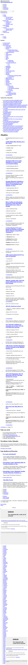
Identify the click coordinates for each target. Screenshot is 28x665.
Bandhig (7, 26)
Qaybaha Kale (9, 95)
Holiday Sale (5, 20)
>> (7, 427)
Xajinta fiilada (9, 54)
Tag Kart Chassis (9, 17)
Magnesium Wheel (12, 94)
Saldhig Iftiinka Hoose (13, 49)
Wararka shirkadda (9, 28)
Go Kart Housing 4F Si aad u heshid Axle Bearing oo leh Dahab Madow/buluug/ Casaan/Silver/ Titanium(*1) (15, 230)
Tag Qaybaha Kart (9, 19)
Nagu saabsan (6, 25)
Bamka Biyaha (9, 77)
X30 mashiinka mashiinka (13, 88)
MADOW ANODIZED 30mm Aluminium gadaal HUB (14, 106)
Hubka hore (10, 60)
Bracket (7, 48)
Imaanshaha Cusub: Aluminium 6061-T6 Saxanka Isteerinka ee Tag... (14, 463)
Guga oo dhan (9, 83)
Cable (7, 53)
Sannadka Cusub (9, 24)
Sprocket (7, 84)
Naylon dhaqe (11, 76)
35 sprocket (10, 90)
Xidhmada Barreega (10, 52)
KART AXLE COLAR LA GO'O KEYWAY (12, 127)
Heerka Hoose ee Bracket (13, 51)
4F (8, 65)
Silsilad (7, 58)
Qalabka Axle (8, 47)
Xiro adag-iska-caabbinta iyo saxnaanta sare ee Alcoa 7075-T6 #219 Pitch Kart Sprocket (14, 326)
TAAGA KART (6, 115)
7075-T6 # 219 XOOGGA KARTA (10, 131)
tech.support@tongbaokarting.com (13, 436)
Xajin (7, 56)
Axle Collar (8, 46)
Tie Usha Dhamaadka (10, 70)
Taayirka (7, 73)
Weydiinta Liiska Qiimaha (6, 448)
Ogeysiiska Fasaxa (8, 480)
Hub (7, 59)
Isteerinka (8, 81)
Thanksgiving (8, 21)
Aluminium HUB (6, 113)
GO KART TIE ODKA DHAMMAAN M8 (12, 101)
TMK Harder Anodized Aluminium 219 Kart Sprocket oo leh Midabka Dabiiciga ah (15, 347)
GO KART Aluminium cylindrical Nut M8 (12, 103)
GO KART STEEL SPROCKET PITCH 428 (12, 129)
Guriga (4, 14)
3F (8, 63)
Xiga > (5, 427)
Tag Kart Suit (8, 18)
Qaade (7, 55)
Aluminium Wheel (12, 92)
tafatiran (10, 154)
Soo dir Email (3, 504)
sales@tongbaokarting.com (6, 2)
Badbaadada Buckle (10, 79)
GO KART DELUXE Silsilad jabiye (10, 122)
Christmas (8, 23)
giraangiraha (8, 91)
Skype (2, 505)
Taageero (8, 82)
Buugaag (5, 31)
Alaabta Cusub (9, 29)
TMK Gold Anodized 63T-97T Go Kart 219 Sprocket (15, 255)
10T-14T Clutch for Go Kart (13, 306)
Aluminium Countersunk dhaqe (14, 75)
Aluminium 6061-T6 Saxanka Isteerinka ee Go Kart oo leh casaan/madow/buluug (14, 162)
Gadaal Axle (8, 72)
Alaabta (4, 16)
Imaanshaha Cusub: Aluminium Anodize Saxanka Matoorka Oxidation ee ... (14, 472)
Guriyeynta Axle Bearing (11, 62)
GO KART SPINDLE (7, 124)
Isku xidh (8, 68)
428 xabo (10, 89)
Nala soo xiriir (6, 32)
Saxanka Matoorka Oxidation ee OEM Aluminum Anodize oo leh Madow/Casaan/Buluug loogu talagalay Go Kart (14, 183)
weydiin (7, 154)
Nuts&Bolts (8, 67)
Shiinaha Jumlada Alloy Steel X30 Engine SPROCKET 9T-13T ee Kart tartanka (15, 282)
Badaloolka (8, 66)
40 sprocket (10, 86)
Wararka (5, 27)
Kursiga (7, 80)
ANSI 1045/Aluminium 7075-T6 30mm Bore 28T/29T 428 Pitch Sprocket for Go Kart (14, 375)
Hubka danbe (11, 61)
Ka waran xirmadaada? (9, 454)
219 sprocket (11, 87)
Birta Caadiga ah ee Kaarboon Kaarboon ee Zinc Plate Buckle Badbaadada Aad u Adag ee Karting (14, 204)
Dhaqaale (8, 74)
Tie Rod (7, 69)
